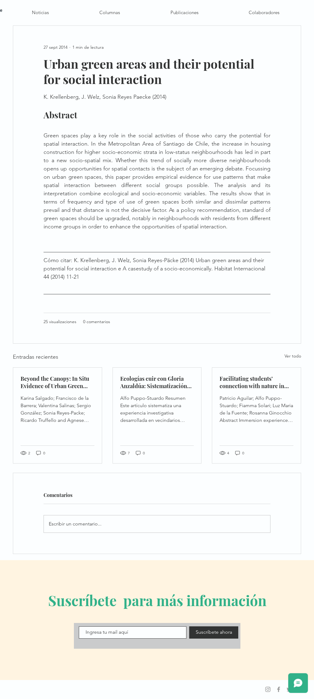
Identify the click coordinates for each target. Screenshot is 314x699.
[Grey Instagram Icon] (267, 689)
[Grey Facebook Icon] (278, 689)
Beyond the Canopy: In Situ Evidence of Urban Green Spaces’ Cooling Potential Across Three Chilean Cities (56, 382)
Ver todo (293, 356)
